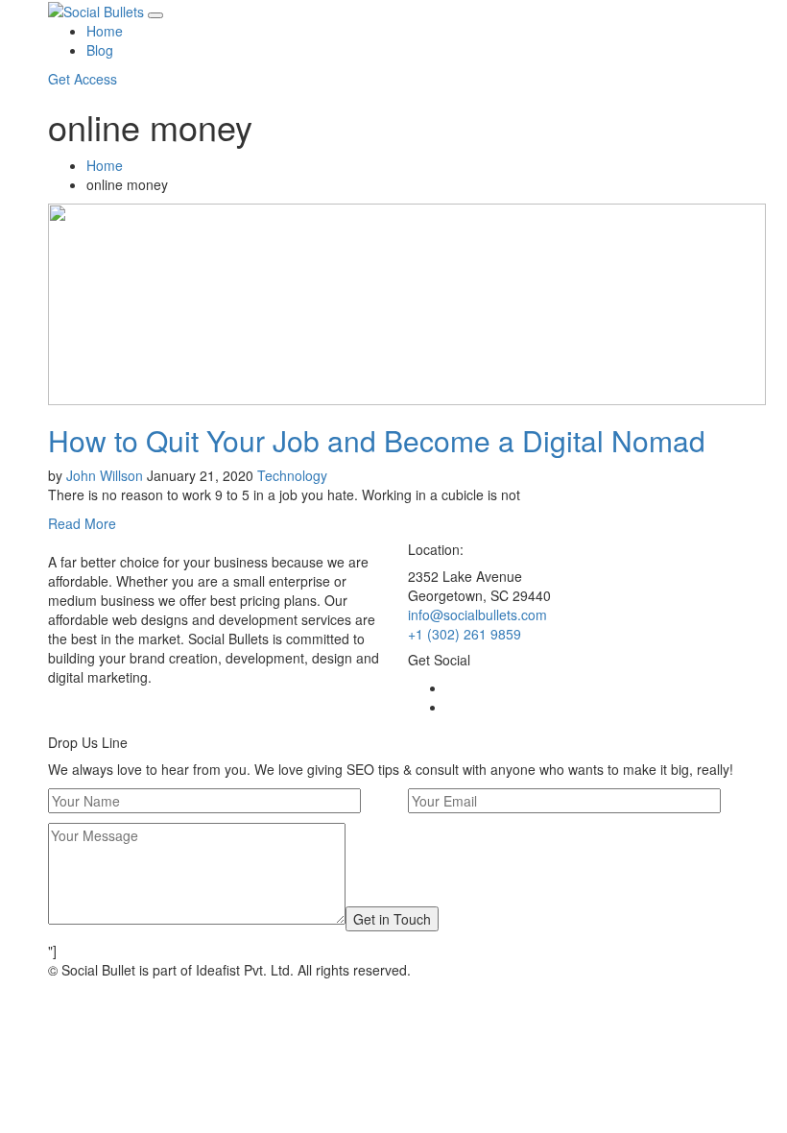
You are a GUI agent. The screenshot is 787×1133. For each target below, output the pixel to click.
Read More (82, 523)
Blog (99, 50)
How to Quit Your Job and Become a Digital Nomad (376, 440)
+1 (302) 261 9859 (464, 633)
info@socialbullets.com (477, 614)
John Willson (104, 475)
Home (104, 30)
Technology (292, 475)
